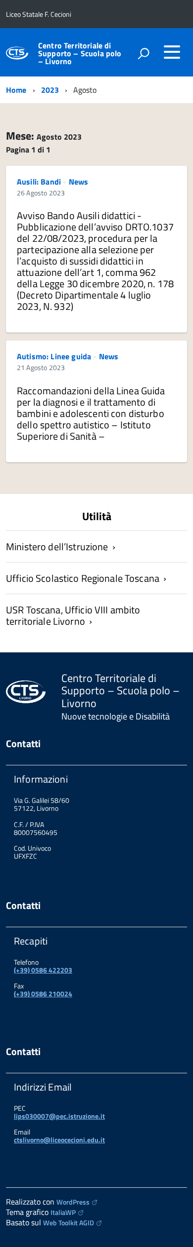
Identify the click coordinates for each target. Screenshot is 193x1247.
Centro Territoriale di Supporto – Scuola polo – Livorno (80, 53)
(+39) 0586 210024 (43, 993)
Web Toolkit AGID (68, 1222)
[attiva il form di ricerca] (143, 53)
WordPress (73, 1202)
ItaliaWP (63, 1212)
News (79, 182)
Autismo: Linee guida (54, 356)
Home (16, 90)
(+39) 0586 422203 (43, 970)
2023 (50, 90)
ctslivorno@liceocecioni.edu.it (59, 1139)
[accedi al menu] (172, 52)
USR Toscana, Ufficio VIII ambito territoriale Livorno (73, 615)
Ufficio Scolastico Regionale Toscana (82, 578)
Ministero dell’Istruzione (57, 546)
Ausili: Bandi (39, 182)
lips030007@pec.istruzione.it (59, 1116)
